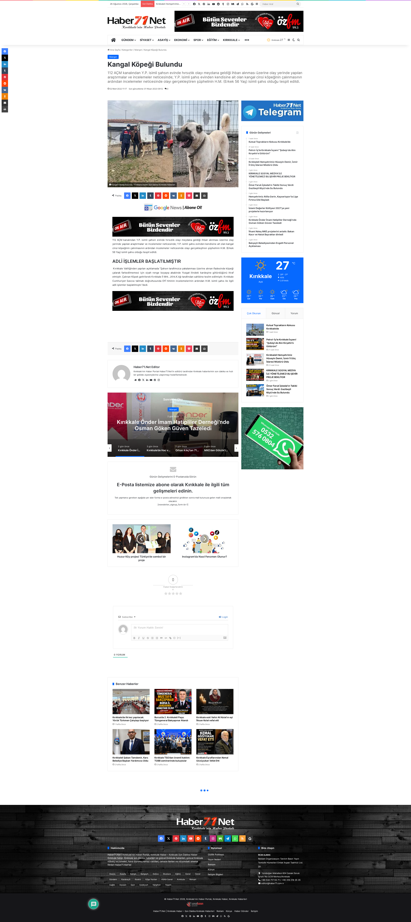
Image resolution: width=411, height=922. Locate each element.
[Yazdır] (204, 195)
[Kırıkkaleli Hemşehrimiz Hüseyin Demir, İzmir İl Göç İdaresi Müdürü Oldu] (255, 359)
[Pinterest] (158, 195)
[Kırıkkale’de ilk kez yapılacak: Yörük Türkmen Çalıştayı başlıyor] (131, 701)
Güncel (276, 313)
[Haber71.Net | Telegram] (272, 111)
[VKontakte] (173, 195)
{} (174, 638)
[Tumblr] (150, 195)
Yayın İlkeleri (214, 859)
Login (224, 617)
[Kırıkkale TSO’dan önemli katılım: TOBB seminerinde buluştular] (173, 741)
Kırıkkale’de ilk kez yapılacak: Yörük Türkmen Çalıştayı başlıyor (131, 719)
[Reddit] (166, 195)
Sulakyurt (143, 885)
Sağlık (112, 885)
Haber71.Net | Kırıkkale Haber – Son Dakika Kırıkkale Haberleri (183, 911)
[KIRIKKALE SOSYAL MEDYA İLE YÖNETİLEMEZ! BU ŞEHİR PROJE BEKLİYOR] (255, 375)
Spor (197, 40)
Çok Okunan (254, 313)
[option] (188, 425)
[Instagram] (159, 380)
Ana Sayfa (114, 50)
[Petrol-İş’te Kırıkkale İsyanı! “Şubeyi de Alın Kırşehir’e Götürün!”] (255, 344)
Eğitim (212, 40)
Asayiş (163, 40)
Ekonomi (180, 40)
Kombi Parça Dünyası (214, 906)
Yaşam (168, 885)
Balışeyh (144, 874)
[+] (179, 638)
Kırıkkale (230, 40)
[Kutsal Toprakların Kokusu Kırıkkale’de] (255, 330)
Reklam (211, 864)
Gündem (127, 40)
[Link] (170, 638)
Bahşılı (133, 874)
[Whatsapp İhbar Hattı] (272, 438)
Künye (211, 869)
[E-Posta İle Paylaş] (196, 195)
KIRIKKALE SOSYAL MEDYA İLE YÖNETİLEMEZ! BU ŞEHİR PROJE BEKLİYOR (281, 373)
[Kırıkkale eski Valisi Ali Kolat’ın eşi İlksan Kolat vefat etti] (214, 701)
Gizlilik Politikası (216, 854)
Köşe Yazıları (151, 879)
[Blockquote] (161, 638)
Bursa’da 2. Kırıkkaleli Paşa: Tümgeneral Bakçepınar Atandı (171, 719)
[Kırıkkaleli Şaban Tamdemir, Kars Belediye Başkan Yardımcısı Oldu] (131, 741)
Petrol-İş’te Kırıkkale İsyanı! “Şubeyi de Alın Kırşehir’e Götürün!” (281, 343)
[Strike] (148, 638)
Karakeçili (125, 879)
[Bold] (134, 638)
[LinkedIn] (143, 195)
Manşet (138, 50)
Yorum (294, 313)
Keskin (138, 879)
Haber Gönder (241, 911)
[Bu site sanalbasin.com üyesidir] (195, 906)
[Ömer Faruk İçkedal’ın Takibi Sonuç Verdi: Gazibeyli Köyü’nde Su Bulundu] (255, 390)
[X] (135, 195)
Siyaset (145, 40)
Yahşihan (157, 885)
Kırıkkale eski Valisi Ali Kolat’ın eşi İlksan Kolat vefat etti (214, 719)
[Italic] (139, 638)
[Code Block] (166, 638)
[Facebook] (127, 195)
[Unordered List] (157, 638)
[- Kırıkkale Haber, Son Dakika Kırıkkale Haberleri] (173, 235)
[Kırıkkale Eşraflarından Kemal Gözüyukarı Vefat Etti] (214, 741)
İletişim (254, 911)
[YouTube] (151, 380)
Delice (156, 874)
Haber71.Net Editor (147, 367)
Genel (188, 874)
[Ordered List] (152, 638)
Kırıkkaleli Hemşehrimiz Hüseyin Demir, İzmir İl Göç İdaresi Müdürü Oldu (281, 358)
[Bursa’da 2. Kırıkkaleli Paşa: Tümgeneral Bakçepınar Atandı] (173, 701)
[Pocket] (189, 195)
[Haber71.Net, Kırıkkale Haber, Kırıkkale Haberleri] (137, 22)
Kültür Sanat (167, 879)
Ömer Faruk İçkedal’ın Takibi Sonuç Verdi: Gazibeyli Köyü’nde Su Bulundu (281, 389)
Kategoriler (127, 50)
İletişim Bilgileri (215, 874)
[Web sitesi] (135, 380)
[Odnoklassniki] (181, 195)
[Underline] (143, 638)
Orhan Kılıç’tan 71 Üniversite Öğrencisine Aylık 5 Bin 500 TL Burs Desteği (188, 425)
